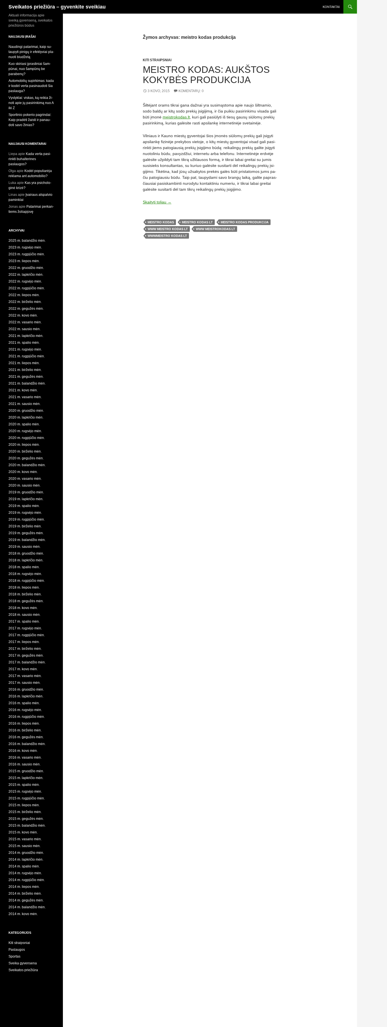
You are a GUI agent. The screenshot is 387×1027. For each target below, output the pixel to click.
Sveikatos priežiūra (23, 970)
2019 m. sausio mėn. (24, 547)
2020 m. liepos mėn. (24, 445)
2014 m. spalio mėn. (24, 866)
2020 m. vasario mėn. (25, 479)
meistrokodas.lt (176, 117)
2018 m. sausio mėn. (24, 615)
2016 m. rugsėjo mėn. (25, 710)
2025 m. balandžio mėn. (27, 241)
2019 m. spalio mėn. (24, 506)
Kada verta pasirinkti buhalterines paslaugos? (29, 159)
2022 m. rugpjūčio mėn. (26, 288)
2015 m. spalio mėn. (24, 785)
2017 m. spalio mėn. (24, 621)
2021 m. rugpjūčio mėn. (26, 356)
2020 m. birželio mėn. (25, 451)
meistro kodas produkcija (245, 222)
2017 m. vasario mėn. (25, 676)
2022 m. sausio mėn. (24, 329)
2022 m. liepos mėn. (24, 295)
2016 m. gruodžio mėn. (26, 689)
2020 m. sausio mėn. (24, 485)
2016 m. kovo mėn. (23, 751)
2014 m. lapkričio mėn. (25, 860)
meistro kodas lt (197, 222)
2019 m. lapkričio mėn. (25, 499)
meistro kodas (161, 222)
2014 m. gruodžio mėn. (26, 853)
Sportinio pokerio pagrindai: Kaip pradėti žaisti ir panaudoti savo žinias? (29, 120)
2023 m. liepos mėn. (24, 261)
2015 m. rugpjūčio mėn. (26, 798)
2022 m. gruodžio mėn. (26, 268)
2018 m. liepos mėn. (24, 587)
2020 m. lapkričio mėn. (25, 417)
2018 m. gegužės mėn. (26, 601)
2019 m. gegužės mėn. (26, 533)
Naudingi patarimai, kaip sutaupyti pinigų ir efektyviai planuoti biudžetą (31, 52)
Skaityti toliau (157, 202)
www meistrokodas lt (215, 229)
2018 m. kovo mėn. (23, 608)
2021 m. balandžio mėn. (27, 383)
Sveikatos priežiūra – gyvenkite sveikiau (57, 7)
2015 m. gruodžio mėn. (26, 771)
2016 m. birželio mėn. (25, 730)
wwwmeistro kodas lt (167, 235)
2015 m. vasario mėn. (25, 839)
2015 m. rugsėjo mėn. (25, 791)
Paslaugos (16, 950)
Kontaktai (331, 7)
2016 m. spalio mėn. (24, 703)
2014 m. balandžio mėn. (27, 907)
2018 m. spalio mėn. (24, 567)
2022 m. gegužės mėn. (26, 309)
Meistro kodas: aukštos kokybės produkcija (206, 74)
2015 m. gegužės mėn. (26, 819)
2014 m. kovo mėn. (23, 914)
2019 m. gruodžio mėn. (26, 492)
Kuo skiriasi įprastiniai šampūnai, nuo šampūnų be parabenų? (29, 69)
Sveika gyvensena (22, 963)
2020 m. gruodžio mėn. (26, 411)
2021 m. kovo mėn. (23, 390)
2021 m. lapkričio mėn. (25, 336)
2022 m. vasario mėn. (25, 322)
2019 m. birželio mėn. (25, 526)
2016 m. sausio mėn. (24, 764)
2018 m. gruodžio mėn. (26, 553)
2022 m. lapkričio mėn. (25, 275)
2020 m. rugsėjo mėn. (25, 431)
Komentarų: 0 (191, 91)
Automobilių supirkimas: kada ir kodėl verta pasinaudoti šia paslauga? (31, 86)
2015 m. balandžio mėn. (27, 825)
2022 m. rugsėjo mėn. (25, 281)
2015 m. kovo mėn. (23, 832)
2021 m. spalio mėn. (24, 343)
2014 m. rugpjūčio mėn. (26, 880)
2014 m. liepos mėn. (24, 887)
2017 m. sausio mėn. (24, 683)
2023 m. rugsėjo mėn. (25, 247)
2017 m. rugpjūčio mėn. (26, 635)
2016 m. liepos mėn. (24, 723)
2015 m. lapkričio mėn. (25, 778)
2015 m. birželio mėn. (25, 812)
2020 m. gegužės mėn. (26, 458)
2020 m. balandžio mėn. (27, 465)
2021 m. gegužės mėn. (26, 377)
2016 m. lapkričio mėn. (25, 696)
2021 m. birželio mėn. (25, 370)
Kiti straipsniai (157, 60)
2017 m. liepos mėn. (24, 642)
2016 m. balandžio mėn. (27, 744)
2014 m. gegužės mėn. (26, 900)
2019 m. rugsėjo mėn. (25, 513)
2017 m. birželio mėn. (25, 649)
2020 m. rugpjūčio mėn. (26, 438)
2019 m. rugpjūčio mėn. (26, 519)
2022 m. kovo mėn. (23, 315)
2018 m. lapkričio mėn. (25, 560)
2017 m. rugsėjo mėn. (25, 628)
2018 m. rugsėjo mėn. (25, 574)
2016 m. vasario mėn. (25, 757)
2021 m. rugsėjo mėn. (25, 349)
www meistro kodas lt (168, 229)
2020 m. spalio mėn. (24, 424)
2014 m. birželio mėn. (25, 894)
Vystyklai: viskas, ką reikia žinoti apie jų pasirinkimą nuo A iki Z (31, 103)
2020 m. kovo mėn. (23, 472)
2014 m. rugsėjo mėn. (25, 873)
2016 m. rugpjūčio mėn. (26, 717)
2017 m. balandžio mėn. (27, 662)
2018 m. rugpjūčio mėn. (26, 581)
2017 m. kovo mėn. (23, 669)
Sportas (14, 956)
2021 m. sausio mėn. (24, 404)
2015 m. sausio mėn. (24, 846)
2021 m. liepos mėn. (24, 363)
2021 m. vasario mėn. (25, 397)
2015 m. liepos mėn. (24, 805)
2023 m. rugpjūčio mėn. (26, 254)
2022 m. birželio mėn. (25, 302)
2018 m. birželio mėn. (25, 594)
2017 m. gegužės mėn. (26, 655)
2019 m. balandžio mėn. (27, 540)
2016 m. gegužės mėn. (26, 737)
